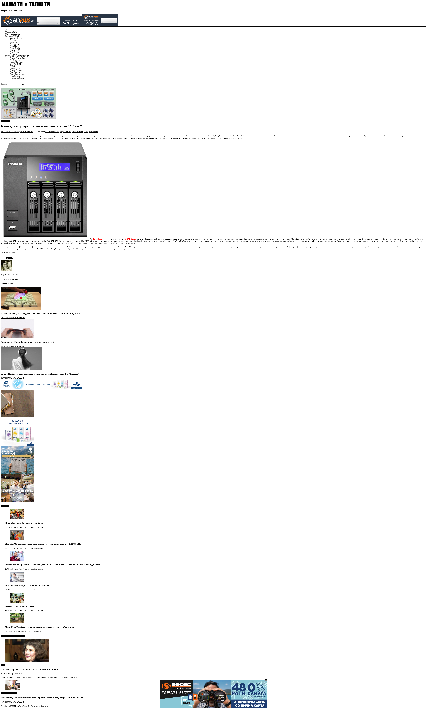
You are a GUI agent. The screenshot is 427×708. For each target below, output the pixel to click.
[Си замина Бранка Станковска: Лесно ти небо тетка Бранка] (27, 661)
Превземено (14, 54)
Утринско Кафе (11, 32)
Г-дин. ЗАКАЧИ (11, 693)
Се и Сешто (14, 52)
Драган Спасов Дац (17, 58)
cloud (57, 132)
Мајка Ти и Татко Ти (11, 11)
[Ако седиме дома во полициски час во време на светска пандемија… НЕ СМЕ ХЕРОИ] (12, 690)
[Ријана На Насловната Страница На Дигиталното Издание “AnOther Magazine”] (21, 369)
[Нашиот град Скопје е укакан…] (17, 602)
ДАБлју (13, 66)
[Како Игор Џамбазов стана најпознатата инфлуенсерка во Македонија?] (17, 623)
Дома (7, 30)
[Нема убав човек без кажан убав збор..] (17, 519)
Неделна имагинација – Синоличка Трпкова (27, 585)
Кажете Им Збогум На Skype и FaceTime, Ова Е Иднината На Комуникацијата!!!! (40, 313)
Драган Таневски (16, 70)
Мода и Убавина (16, 38)
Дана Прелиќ (15, 72)
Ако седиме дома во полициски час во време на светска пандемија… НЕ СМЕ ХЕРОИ (42, 698)
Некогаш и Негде (16, 50)
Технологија (14, 44)
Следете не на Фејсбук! (9, 279)
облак (86, 132)
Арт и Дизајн (15, 48)
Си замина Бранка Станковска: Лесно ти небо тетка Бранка (30, 669)
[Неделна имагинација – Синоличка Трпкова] (17, 581)
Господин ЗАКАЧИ (12, 36)
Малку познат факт (12, 34)
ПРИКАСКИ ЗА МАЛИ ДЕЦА (17, 56)
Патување (13, 40)
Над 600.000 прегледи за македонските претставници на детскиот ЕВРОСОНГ (43, 544)
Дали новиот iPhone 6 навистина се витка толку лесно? (27, 342)
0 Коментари (50, 132)
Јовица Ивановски (17, 62)
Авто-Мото (14, 46)
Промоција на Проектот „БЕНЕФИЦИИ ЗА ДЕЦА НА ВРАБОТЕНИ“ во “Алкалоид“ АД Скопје (52, 565)
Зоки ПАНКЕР (15, 64)
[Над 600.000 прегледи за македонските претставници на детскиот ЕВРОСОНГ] (17, 539)
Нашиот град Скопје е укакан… (21, 606)
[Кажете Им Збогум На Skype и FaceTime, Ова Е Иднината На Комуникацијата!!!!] (21, 309)
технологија (93, 132)
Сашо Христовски (17, 74)
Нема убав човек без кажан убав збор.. (24, 523)
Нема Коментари (36, 527)
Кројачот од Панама (17, 78)
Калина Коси (15, 68)
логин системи (77, 132)
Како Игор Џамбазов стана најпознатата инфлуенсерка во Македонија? (40, 627)
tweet (3, 665)
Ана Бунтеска (15, 60)
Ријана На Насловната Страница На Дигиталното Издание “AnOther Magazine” (40, 374)
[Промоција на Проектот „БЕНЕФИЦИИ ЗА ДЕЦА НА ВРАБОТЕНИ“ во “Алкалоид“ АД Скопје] (17, 560)
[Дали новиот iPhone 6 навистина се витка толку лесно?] (17, 338)
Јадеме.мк (13, 42)
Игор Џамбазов (15, 76)
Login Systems (65, 132)
